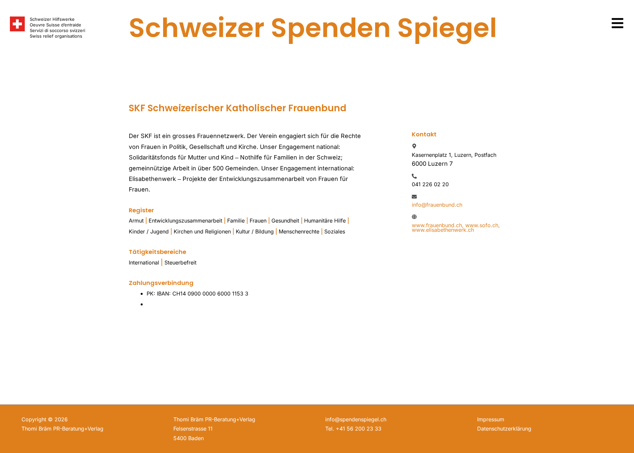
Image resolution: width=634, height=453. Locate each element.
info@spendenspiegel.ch (355, 419)
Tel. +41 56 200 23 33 (353, 428)
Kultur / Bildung (255, 231)
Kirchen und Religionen (202, 231)
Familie (236, 220)
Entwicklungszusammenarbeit (185, 220)
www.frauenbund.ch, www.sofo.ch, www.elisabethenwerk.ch (456, 227)
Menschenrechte (299, 231)
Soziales (334, 231)
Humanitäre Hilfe (325, 220)
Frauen (258, 220)
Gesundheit (285, 220)
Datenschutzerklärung (504, 428)
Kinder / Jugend (149, 231)
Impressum (490, 419)
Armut (136, 220)
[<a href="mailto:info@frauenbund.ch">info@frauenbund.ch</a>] (414, 196)
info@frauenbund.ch (437, 204)
